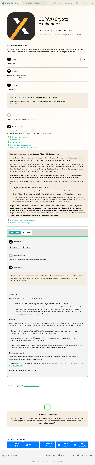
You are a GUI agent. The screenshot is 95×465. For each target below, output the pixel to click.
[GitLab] (74, 455)
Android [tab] (16, 233)
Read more (13, 103)
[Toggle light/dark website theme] (92, 3)
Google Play (45, 30)
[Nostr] (82, 455)
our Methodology (21, 97)
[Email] (91, 455)
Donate (63, 455)
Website (69, 30)
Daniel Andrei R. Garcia (31, 386)
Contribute (52, 455)
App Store (58, 30)
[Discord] (78, 455)
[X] (87, 455)
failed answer (47, 133)
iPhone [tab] (27, 233)
